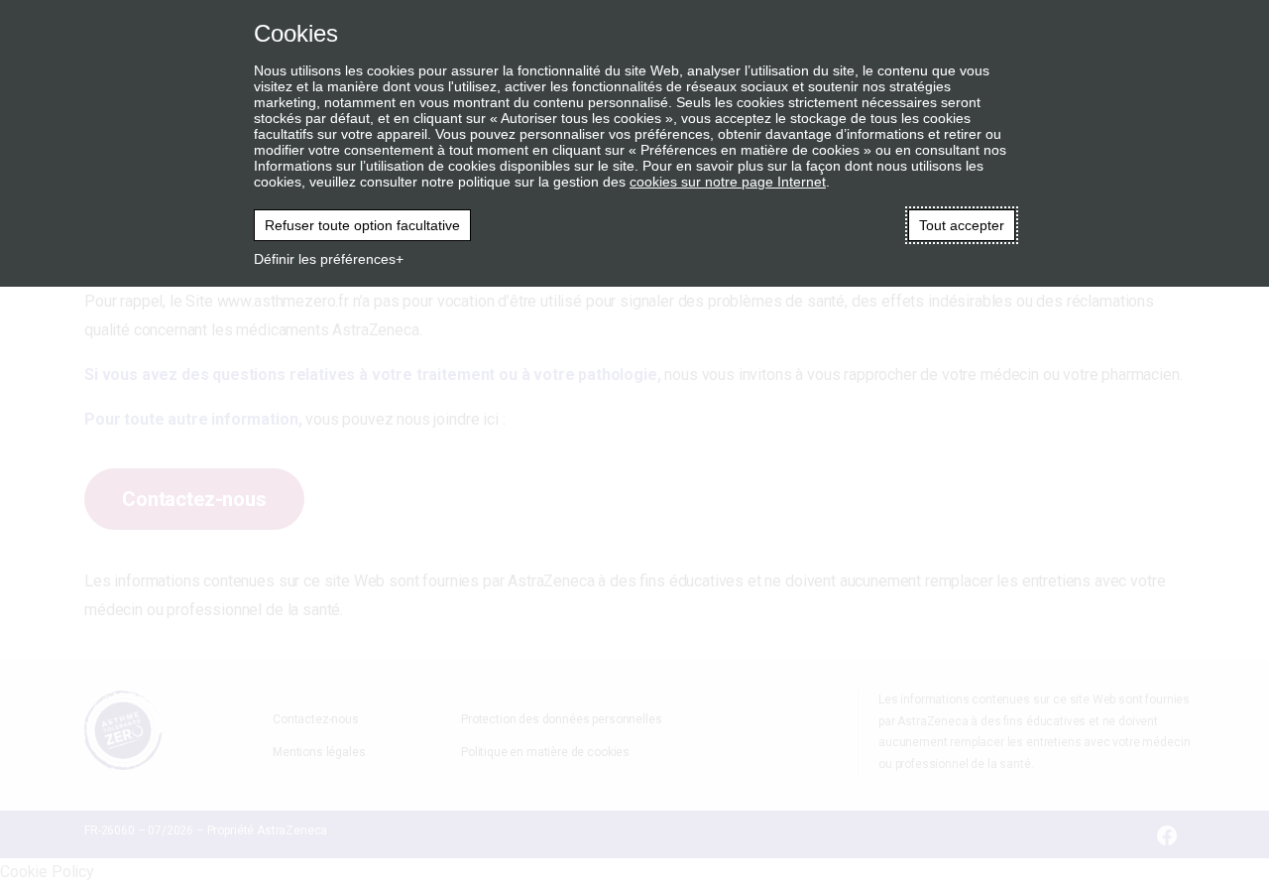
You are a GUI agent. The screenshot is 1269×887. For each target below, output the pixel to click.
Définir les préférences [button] (325, 259)
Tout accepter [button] (961, 225)
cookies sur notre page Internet (728, 182)
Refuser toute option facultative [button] (362, 225)
